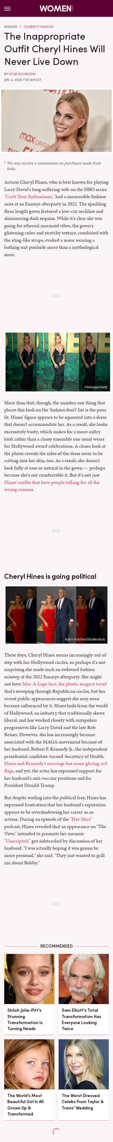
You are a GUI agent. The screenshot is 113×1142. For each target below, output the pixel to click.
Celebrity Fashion (38, 27)
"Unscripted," (17, 840)
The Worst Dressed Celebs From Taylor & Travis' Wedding (83, 1101)
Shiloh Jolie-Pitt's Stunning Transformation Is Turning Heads (25, 1019)
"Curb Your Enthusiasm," (29, 196)
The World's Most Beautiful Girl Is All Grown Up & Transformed (25, 1105)
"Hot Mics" (81, 819)
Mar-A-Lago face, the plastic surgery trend (64, 683)
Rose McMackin (22, 74)
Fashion (10, 27)
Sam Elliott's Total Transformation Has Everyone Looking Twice (81, 1019)
